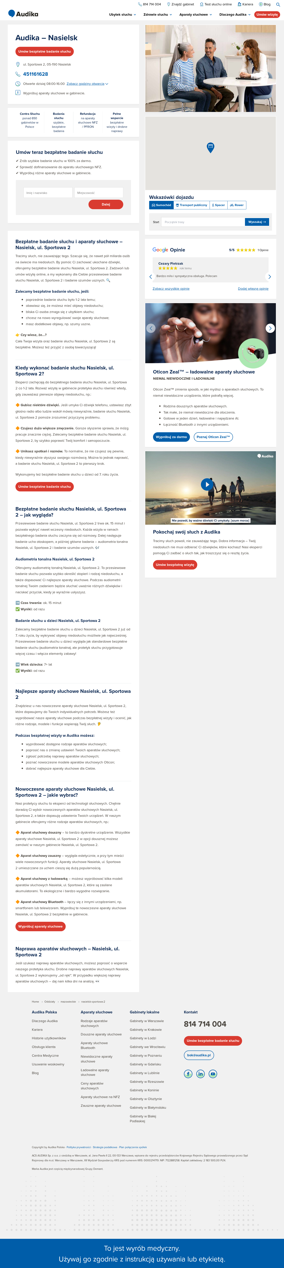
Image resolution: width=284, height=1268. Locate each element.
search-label (278, 5)
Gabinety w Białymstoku (148, 1107)
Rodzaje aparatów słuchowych (94, 1023)
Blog (35, 1072)
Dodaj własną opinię (253, 288)
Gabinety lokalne (144, 1012)
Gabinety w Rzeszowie (147, 1081)
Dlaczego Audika (45, 1020)
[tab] (122, 14)
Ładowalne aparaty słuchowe (95, 1072)
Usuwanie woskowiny (48, 1064)
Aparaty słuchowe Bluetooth (94, 1045)
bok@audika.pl (199, 1055)
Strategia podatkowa (105, 1147)
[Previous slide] (150, 276)
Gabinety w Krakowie (146, 1029)
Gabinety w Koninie (144, 1090)
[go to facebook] (188, 1075)
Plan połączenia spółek (133, 1147)
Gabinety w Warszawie (147, 1020)
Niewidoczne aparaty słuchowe (96, 1059)
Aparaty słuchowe (96, 1012)
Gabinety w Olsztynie (146, 1098)
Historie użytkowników (49, 1038)
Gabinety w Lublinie (145, 1072)
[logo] (23, 13)
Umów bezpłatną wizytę (175, 564)
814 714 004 (205, 1023)
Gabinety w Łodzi (143, 1038)
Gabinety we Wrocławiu (147, 1046)
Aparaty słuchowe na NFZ (100, 1096)
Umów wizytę (267, 14)
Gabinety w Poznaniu (146, 1055)
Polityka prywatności (79, 1147)
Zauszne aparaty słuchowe (101, 1105)
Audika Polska (44, 1012)
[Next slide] (269, 276)
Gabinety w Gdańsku (145, 1064)
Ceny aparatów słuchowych (92, 1086)
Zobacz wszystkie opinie (171, 288)
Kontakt (191, 1012)
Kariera (37, 1029)
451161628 (35, 74)
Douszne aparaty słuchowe (101, 1034)
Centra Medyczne (45, 1055)
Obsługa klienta (43, 1046)
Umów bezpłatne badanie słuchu (44, 51)
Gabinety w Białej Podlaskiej (143, 1118)
